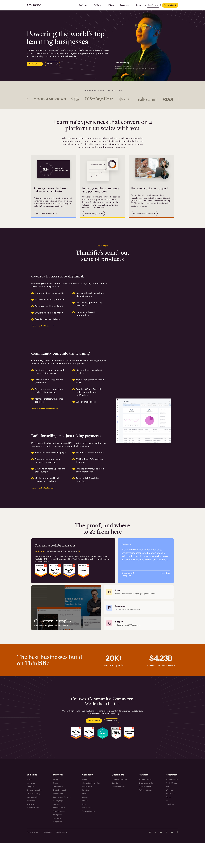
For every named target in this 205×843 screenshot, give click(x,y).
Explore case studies (44, 213)
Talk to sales (169, 5)
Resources (124, 5)
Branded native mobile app (48, 319)
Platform (97, 5)
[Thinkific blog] (139, 592)
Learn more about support (143, 213)
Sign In (138, 5)
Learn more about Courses (41, 326)
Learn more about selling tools (42, 488)
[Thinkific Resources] (139, 607)
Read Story (165, 573)
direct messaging (47, 392)
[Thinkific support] (139, 623)
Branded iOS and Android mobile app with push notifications (88, 392)
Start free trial (153, 5)
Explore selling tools (92, 213)
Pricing (111, 5)
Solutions (82, 5)
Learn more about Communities (43, 408)
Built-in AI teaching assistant (49, 306)
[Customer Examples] (66, 607)
